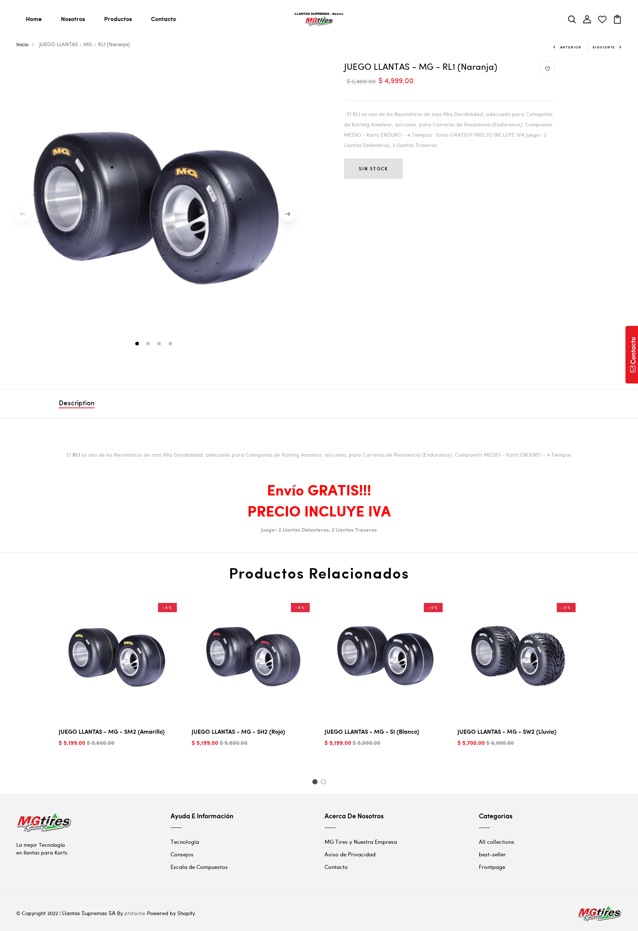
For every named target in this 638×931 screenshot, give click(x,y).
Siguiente (604, 47)
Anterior (571, 47)
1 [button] (138, 344)
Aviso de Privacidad (350, 854)
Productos (118, 18)
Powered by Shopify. (170, 913)
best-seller (492, 854)
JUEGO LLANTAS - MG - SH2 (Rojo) (238, 731)
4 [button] (171, 344)
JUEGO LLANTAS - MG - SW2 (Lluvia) (506, 731)
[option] (155, 214)
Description (77, 403)
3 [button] (160, 344)
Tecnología (185, 841)
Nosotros (73, 18)
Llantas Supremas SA (89, 913)
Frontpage (492, 866)
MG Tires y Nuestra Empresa (361, 841)
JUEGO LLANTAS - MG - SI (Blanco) (372, 731)
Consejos (182, 854)
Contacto (163, 18)
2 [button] (149, 344)
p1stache (134, 913)
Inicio (22, 44)
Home (34, 18)
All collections (496, 841)
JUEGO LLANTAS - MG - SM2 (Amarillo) (112, 731)
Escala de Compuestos (199, 866)
